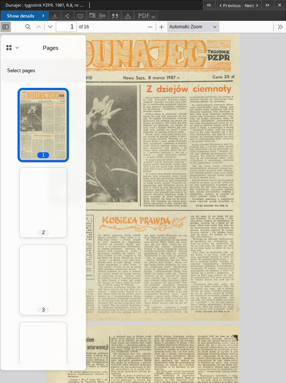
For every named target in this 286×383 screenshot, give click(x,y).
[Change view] (91, 16)
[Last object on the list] (267, 5)
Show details (20, 16)
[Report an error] (127, 16)
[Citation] (115, 16)
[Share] (67, 16)
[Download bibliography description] (102, 16)
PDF (144, 16)
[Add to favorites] (80, 16)
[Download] (54, 16)
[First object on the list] (209, 5)
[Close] (280, 5)
